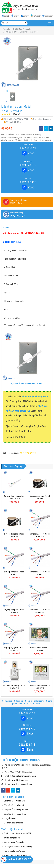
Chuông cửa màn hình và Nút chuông (18, 846)
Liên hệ (37, 703)
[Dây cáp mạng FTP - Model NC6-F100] (14, 557)
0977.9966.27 (28, 148)
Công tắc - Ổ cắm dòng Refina (15, 814)
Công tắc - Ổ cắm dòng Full (14, 805)
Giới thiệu (19, 701)
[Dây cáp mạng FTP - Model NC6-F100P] (39, 519)
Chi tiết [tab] (6, 227)
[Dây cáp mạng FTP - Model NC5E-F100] (14, 633)
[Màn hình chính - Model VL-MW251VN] (39, 671)
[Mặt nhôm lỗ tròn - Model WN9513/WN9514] (27, 62)
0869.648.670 (28, 165)
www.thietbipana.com (20, 780)
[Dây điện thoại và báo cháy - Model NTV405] (14, 481)
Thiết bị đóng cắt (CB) (12, 838)
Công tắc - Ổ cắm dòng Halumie (16, 809)
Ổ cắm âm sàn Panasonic (13, 823)
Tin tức (28, 703)
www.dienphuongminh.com (22, 784)
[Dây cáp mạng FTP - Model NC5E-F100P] (39, 595)
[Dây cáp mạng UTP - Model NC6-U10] (14, 595)
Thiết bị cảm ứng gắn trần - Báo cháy (17, 855)
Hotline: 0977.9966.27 (19, 859)
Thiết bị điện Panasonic (35, 701)
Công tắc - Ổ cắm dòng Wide (14, 801)
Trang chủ (8, 701)
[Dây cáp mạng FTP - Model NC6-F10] (39, 557)
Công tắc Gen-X (10, 818)
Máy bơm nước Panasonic (14, 842)
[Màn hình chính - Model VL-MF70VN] (39, 633)
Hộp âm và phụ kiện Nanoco (14, 851)
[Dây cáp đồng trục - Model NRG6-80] (14, 519)
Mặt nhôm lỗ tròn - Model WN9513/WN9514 (27, 383)
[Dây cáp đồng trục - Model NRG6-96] (39, 481)
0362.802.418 (28, 182)
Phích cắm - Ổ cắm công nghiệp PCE (17, 833)
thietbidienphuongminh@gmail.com (23, 776)
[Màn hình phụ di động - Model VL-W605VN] (14, 671)
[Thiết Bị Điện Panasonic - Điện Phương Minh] (19, 7)
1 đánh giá (15, 114)
